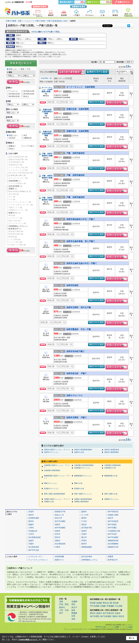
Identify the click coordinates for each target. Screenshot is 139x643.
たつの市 (85, 515)
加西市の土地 (79, 452)
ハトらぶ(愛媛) (113, 627)
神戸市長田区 (113, 521)
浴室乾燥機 (14, 181)
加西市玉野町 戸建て (76, 417)
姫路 (73, 610)
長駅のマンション (50, 483)
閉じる (131, 638)
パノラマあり (29, 146)
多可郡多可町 (86, 528)
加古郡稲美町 (60, 544)
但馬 (73, 616)
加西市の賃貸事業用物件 (83, 450)
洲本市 (31, 515)
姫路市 (84, 512)
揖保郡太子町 (60, 512)
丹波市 (31, 512)
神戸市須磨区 (113, 537)
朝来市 (84, 544)
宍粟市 (31, 544)
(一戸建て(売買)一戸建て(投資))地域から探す (50, 21)
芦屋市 (84, 541)
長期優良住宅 (15, 165)
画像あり (12, 146)
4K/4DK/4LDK (14, 96)
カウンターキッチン (18, 178)
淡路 (73, 619)
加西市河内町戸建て (75, 351)
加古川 (74, 607)
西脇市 (31, 525)
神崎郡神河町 (113, 541)
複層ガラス (14, 213)
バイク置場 (14, 239)
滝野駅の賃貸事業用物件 (83, 499)
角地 (12, 215)
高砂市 (84, 525)
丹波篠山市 (33, 531)
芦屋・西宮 (64, 604)
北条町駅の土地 (110, 468)
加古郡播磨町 (113, 544)
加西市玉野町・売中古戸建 (78, 307)
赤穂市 (84, 531)
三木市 (84, 521)
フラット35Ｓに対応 (18, 167)
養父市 (84, 537)
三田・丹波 (64, 610)
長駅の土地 (78, 483)
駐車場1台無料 (16, 231)
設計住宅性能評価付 (18, 157)
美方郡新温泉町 (35, 537)
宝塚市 (84, 534)
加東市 (57, 531)
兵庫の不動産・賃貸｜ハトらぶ (18, 21)
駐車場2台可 (15, 229)
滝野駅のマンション (111, 499)
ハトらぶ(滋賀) (127, 627)
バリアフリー (15, 218)
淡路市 (31, 541)
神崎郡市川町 (113, 547)
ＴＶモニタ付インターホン (21, 205)
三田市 (31, 534)
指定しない (13, 69)
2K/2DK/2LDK (14, 94)
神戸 (61, 613)
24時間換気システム (18, 226)
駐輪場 (13, 237)
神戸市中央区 (34, 550)
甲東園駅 (110, 606)
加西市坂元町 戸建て (76, 373)
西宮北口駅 (107, 603)
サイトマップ (85, 629)
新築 (22, 69)
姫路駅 (99, 603)
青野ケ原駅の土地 (110, 494)
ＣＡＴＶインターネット (20, 202)
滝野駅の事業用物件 (81, 502)
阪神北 (62, 607)
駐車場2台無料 (16, 234)
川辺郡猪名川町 (114, 531)
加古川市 (58, 518)
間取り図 (48, 78)
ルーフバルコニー (17, 223)
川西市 (57, 547)
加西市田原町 (72, 285)
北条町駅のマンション (82, 468)
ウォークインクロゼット (20, 191)
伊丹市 (57, 534)
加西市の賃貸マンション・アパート (57, 450)
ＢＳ (12, 197)
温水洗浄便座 (15, 186)
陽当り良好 (14, 221)
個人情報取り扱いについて (123, 625)
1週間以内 (27, 138)
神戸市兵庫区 (60, 521)
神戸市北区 (112, 534)
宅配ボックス (15, 207)
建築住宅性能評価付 (18, 159)
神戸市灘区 (112, 528)
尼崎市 (57, 541)
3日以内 (12, 138)
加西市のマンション (51, 452)
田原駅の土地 (79, 488)
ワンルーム (13, 91)
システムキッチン (17, 175)
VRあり (12, 149)
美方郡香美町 (34, 547)
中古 (29, 69)
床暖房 (13, 189)
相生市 (110, 518)
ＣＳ (12, 199)
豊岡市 (84, 518)
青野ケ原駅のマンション (83, 494)
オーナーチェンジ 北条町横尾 (80, 87)
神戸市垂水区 (113, 512)
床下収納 (14, 194)
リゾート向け (15, 242)
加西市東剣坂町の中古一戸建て (80, 219)
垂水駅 (116, 603)
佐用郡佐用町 (34, 518)
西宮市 (31, 521)
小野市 (31, 528)
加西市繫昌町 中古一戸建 (78, 329)
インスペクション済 (18, 170)
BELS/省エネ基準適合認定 (21, 173)
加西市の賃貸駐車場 (111, 450)
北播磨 (74, 602)
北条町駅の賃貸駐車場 (112, 465)
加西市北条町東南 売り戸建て (80, 241)
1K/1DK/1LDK (28, 91)
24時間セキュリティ (18, 210)
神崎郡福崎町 (86, 547)
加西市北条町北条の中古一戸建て (81, 263)
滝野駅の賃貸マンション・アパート (57, 499)
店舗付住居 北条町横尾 (77, 109)
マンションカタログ (71, 629)
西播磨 (74, 613)
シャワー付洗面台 (17, 183)
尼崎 (61, 602)
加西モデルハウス (74, 395)
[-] (46, 92)
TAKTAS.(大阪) (100, 627)
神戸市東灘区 (60, 528)
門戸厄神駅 (94, 606)
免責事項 (108, 625)
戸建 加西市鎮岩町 (75, 153)
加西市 (57, 525)
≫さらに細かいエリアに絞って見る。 (46, 32)
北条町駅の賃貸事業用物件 (84, 465)
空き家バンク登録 (17, 245)
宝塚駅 (103, 606)
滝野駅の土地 (49, 502)
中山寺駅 (118, 606)
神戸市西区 (112, 525)
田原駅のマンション (51, 488)
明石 (73, 604)
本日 (25, 135)
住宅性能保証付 (16, 162)
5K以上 (26, 96)
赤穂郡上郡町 (113, 515)
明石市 (57, 537)
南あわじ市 (59, 515)
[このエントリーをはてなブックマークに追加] (128, 26)
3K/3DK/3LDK (28, 94)
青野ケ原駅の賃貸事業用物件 (54, 494)
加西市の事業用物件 (111, 452)
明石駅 (93, 603)
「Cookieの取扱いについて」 (28, 640)
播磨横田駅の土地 (110, 476)
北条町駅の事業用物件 (52, 470)
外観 (42, 78)
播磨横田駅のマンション (83, 476)
